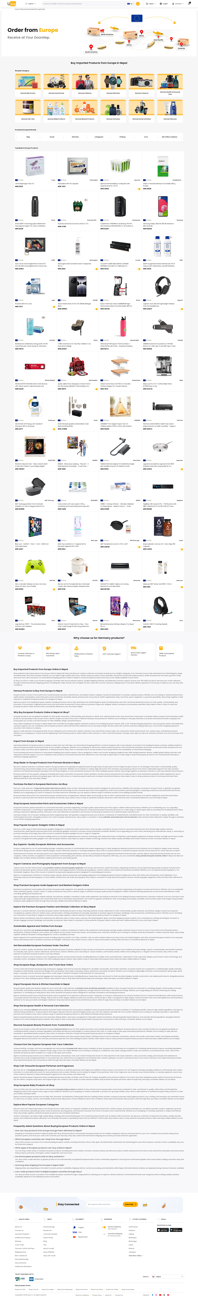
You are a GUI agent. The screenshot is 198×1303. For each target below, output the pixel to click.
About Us (18, 1227)
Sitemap (18, 1241)
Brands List (47, 1230)
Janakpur (132, 1252)
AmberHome (136, 380)
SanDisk (180, 340)
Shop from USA (20, 1289)
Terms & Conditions (82, 1295)
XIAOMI (95, 300)
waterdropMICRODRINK (135, 340)
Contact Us (19, 1230)
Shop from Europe (128, 1289)
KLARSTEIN (51, 460)
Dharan (131, 1248)
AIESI (181, 260)
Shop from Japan (48, 1289)
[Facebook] (152, 1295)
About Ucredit (48, 1248)
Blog (45, 1241)
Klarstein (28, 137)
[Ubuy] (12, 3)
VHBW (169, 137)
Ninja (181, 380)
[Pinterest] (168, 1295)
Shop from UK (33, 1289)
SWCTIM (52, 580)
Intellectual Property (22, 1238)
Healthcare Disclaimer (23, 1266)
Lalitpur (131, 1234)
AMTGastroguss (135, 540)
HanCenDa (136, 460)
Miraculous (136, 620)
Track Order (19, 1245)
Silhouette (136, 580)
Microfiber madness (122, 137)
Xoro (99, 137)
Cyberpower (136, 220)
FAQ (44, 1245)
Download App (49, 1227)
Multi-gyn (94, 540)
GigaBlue (180, 500)
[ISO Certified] (35, 1279)
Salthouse (51, 420)
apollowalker (93, 380)
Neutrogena (94, 260)
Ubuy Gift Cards (49, 1256)
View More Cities (135, 1256)
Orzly (181, 620)
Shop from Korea (81, 1289)
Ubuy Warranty (20, 1263)
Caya (53, 180)
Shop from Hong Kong (64, 1289)
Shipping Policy (20, 1252)
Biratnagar (133, 1241)
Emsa (53, 220)
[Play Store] (176, 1230)
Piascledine (94, 180)
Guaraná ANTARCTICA (92, 220)
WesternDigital (50, 380)
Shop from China (97, 1289)
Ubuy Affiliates (48, 1252)
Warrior (95, 620)
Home (17, 9)
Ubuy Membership (21, 1259)
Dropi (181, 540)
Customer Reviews (50, 1234)
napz (53, 300)
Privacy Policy (97, 1295)
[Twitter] (164, 1295)
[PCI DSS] (20, 1279)
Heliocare (179, 580)
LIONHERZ (137, 420)
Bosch (138, 300)
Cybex (95, 340)
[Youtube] (160, 1295)
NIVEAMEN (94, 500)
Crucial (137, 260)
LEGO (53, 620)
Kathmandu (133, 1227)
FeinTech (180, 420)
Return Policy (48, 1238)
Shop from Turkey (112, 1289)
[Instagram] (156, 1295)
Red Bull (52, 340)
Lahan (131, 1245)
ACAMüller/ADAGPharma (178, 180)
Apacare (137, 180)
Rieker (146, 137)
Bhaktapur (133, 1238)
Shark (96, 420)
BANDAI (95, 460)
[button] (150, 3)
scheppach (52, 137)
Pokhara (132, 1230)
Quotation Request (22, 1234)
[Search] (138, 4)
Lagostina (179, 460)
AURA (53, 260)
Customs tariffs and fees (24, 1248)
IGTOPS (95, 580)
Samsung (180, 220)
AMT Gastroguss (50, 500)
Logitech (180, 300)
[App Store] (163, 1230)
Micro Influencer (21, 1256)
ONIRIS (138, 500)
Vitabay (75, 137)
